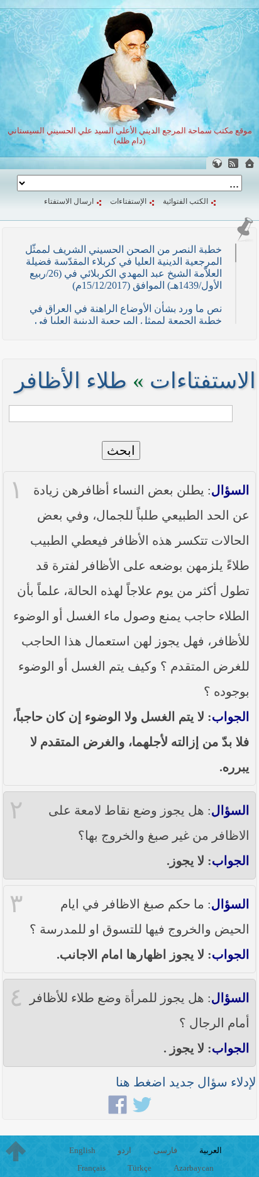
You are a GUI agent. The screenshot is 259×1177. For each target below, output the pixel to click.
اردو (124, 1150)
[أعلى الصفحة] (16, 1151)
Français (91, 1168)
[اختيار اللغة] (217, 163)
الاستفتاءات (203, 381)
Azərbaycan (194, 1168)
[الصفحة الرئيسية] (250, 163)
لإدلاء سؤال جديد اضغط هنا (186, 1082)
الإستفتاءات (128, 201)
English (82, 1150)
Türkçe (140, 1168)
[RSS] (233, 163)
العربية (210, 1150)
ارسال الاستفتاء (69, 201)
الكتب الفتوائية (185, 201)
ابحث (121, 450)
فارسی (165, 1150)
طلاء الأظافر (70, 381)
